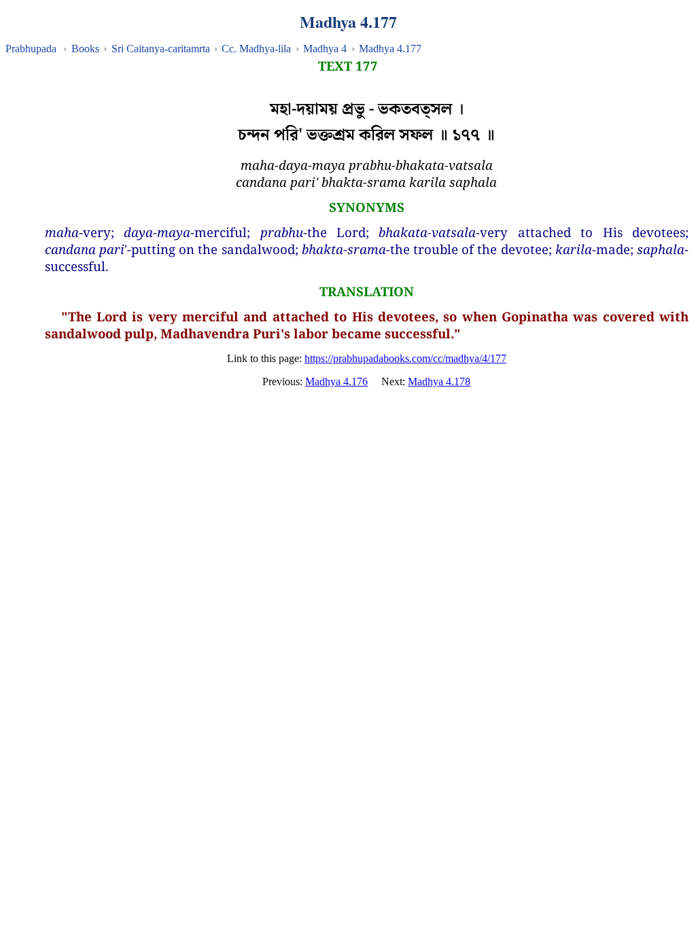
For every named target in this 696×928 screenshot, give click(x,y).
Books (85, 48)
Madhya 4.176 (336, 381)
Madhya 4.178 (439, 381)
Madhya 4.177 (390, 48)
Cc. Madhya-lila (256, 48)
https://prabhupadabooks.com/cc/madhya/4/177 (405, 358)
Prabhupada (30, 48)
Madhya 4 (325, 48)
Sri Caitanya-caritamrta (160, 48)
